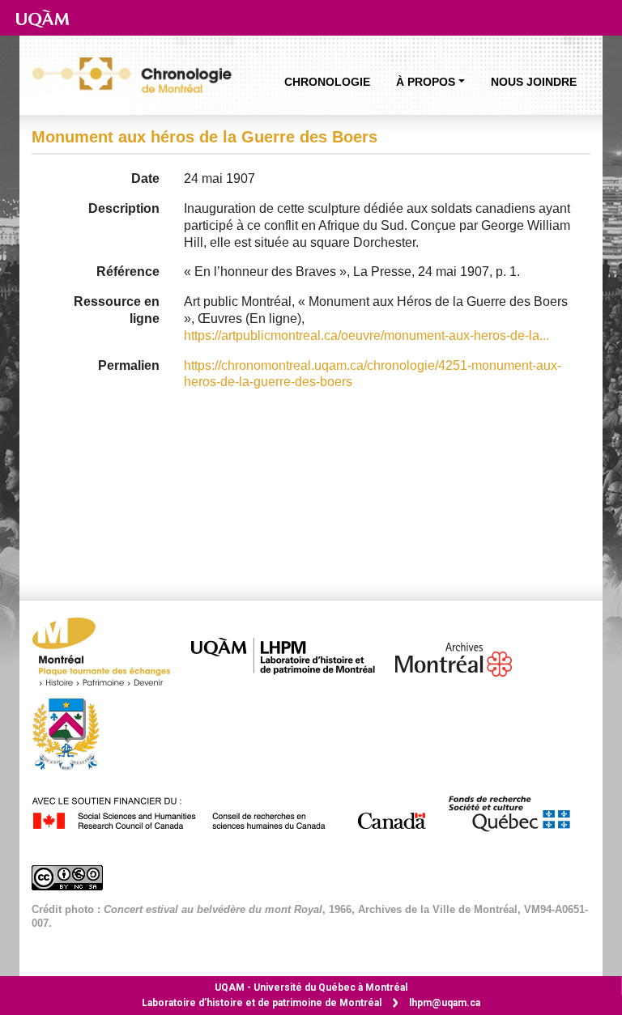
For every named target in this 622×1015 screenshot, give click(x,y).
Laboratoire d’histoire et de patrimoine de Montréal (261, 1003)
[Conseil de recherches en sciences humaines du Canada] (238, 811)
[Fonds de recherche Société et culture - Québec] (516, 811)
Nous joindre (534, 81)
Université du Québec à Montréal (311, 987)
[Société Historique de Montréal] (74, 733)
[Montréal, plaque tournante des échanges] (109, 656)
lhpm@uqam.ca (444, 1003)
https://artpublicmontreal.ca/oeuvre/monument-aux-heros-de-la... (366, 335)
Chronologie (327, 81)
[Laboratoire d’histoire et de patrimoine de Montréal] (291, 656)
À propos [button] (425, 81)
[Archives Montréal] (461, 656)
